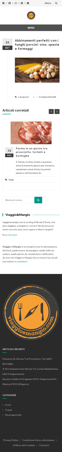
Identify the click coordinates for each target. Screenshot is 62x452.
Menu (48, 3)
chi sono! (12, 234)
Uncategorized (13, 414)
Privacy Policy (10, 440)
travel (8, 409)
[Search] (38, 200)
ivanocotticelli (48, 97)
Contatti (44, 445)
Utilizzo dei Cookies (24, 445)
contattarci (21, 261)
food (11, 179)
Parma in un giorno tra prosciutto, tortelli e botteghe (32, 152)
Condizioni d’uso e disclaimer (38, 440)
